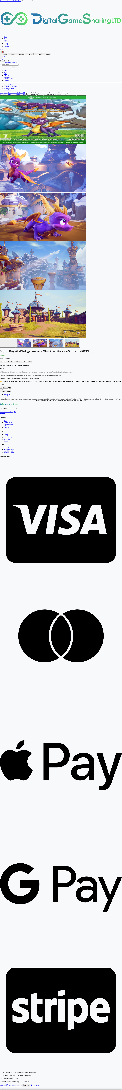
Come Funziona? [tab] (8, 396)
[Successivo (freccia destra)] (2, 1089)
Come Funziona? (8, 45)
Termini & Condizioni (10, 85)
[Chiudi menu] (13, 67)
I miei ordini (7, 439)
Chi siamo (6, 42)
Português (47, 54)
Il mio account (8, 437)
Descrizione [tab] (7, 394)
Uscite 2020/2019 (20, 93)
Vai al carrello (4, 62)
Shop (5, 38)
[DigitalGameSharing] (61, 34)
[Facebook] (3, 414)
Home (5, 37)
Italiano (5, 54)
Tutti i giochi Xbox (9, 93)
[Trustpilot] (5, 414)
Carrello (6, 441)
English (13, 54)
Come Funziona (8, 424)
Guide (5, 40)
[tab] (8, 343)
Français (30, 54)
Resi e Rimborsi (8, 451)
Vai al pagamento (13, 62)
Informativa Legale (9, 88)
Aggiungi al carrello (6, 387)
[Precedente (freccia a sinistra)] (0, 1089)
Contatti (6, 434)
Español (38, 54)
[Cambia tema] (1, 56)
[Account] (5, 57)
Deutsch (21, 54)
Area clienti (5, 50)
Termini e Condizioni (10, 449)
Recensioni (7, 43)
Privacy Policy (8, 90)
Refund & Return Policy (10, 86)
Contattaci (6, 46)
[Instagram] (1, 414)
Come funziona (8, 422)
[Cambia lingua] (2, 52)
